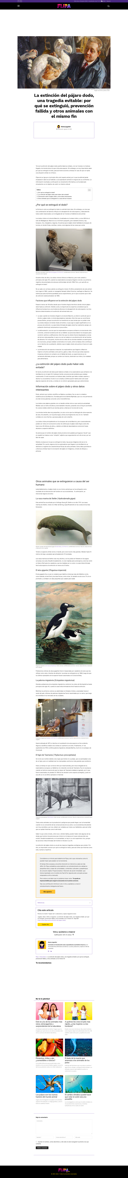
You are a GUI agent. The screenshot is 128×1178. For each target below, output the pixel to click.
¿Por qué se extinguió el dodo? (46, 192)
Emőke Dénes (58, 546)
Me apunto (47, 892)
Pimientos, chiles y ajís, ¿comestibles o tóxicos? (45, 1059)
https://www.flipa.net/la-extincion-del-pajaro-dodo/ (52, 920)
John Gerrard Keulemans (50, 665)
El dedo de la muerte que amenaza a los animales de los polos (77, 1060)
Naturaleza (43, 957)
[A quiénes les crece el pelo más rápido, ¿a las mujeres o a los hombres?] (78, 1011)
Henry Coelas (64, 89)
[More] (78, 133)
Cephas (48, 738)
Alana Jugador (66, 127)
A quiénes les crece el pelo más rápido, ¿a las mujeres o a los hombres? (77, 1024)
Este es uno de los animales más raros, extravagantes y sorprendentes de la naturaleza (49, 1024)
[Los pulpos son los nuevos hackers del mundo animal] (49, 1084)
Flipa (37, 957)
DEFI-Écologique (53, 272)
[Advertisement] (64, 23)
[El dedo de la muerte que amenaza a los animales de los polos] (78, 1047)
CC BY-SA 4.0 (60, 272)
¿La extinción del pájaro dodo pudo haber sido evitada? (53, 194)
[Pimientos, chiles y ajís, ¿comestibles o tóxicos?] (49, 1047)
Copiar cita (45, 924)
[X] (21, 1)
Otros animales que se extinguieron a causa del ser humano (55, 198)
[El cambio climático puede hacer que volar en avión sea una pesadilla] (78, 1084)
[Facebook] (19, 1)
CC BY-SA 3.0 (71, 89)
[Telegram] (74, 133)
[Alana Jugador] (59, 126)
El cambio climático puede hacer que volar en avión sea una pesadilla (78, 1097)
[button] (108, 6)
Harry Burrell (50, 817)
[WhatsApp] (70, 133)
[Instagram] (48, 951)
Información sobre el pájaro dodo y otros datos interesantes (55, 196)
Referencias (41, 902)
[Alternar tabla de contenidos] (88, 190)
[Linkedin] (51, 951)
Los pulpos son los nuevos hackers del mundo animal (46, 1096)
